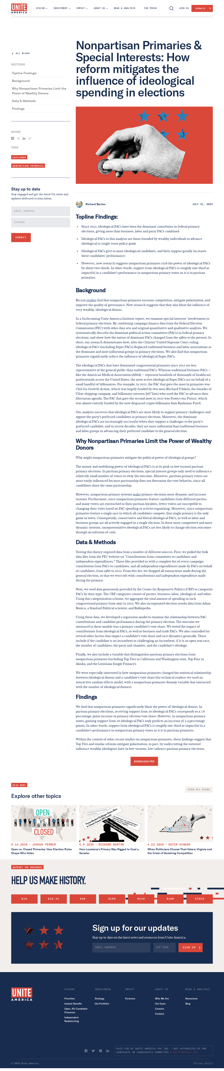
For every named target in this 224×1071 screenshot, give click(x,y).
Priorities (69, 998)
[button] (40, 8)
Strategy (99, 998)
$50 (83, 898)
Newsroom (191, 998)
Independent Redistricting (71, 1019)
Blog (187, 1003)
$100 (112, 898)
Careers (159, 1008)
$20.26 (53, 898)
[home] (19, 8)
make (137, 494)
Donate (201, 8)
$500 (170, 898)
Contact (159, 1013)
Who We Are (162, 998)
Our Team (160, 1003)
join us (184, 8)
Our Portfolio (102, 1003)
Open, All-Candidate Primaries (76, 1010)
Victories (130, 998)
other (199, 898)
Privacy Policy (203, 1063)
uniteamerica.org (185, 1052)
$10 (24, 898)
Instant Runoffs (73, 1003)
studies (91, 300)
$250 (141, 898)
